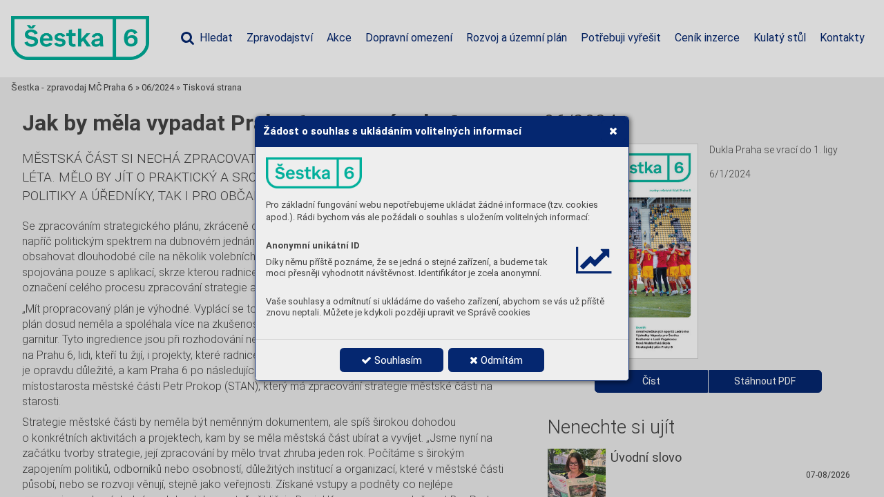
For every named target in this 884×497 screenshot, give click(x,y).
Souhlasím (397, 360)
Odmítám (500, 360)
